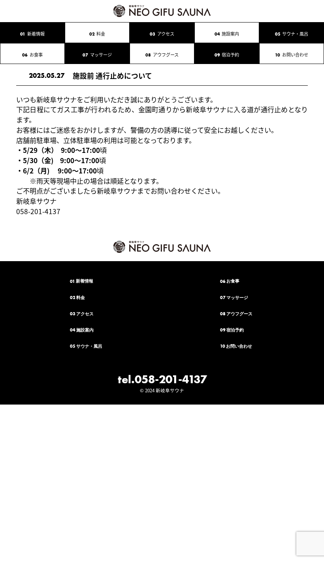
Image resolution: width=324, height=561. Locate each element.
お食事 (32, 54)
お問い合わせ (291, 54)
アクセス (162, 33)
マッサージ (97, 54)
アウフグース (162, 54)
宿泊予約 (227, 54)
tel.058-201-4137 (162, 379)
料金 (97, 33)
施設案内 (227, 33)
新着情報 (32, 33)
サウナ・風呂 (292, 33)
